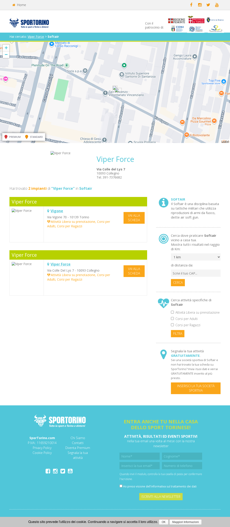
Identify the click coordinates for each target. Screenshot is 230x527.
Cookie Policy (42, 453)
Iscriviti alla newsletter (161, 496)
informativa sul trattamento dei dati (174, 486)
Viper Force (36, 36)
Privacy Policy (42, 448)
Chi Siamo (78, 438)
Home (21, 5)
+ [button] (6, 48)
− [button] (6, 54)
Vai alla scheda (134, 217)
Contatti (78, 443)
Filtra (177, 333)
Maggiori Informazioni (185, 522)
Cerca (178, 282)
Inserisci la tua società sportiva (196, 388)
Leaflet (225, 141)
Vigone (57, 210)
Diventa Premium (77, 448)
